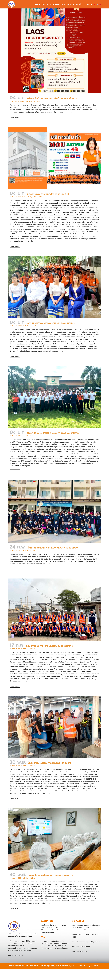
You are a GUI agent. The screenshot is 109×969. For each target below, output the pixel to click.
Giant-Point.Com (95, 966)
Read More (15, 117)
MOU (26, 101)
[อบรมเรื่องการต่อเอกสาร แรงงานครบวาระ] (54, 839)
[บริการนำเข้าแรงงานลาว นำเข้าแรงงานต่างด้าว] (54, 46)
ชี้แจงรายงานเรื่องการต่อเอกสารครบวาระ (50, 763)
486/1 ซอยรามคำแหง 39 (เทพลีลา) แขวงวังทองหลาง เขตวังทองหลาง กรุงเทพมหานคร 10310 (86, 927)
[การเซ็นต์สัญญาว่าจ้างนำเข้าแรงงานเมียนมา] (54, 287)
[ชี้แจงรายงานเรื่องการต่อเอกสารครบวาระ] (54, 727)
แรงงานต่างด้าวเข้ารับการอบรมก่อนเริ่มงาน (49, 646)
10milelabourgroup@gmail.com (88, 942)
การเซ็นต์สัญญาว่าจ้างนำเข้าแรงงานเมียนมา (51, 323)
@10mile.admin (82, 951)
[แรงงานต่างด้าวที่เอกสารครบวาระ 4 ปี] (54, 158)
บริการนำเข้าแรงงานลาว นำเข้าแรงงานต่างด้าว (52, 98)
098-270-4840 (84, 934)
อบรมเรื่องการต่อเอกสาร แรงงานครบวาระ (51, 875)
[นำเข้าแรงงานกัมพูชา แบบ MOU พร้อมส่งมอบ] (54, 511)
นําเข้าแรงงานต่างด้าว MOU (17, 946)
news (30, 101)
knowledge (28, 197)
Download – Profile (15, 955)
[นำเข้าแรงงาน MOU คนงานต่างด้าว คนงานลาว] (54, 397)
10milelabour (85, 946)
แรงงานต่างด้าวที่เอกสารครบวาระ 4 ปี (48, 194)
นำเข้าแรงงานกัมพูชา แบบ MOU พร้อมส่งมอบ (53, 548)
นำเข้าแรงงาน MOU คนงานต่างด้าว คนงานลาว (53, 433)
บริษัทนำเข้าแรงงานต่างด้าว (17, 941)
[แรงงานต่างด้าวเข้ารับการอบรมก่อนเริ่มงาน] (54, 610)
